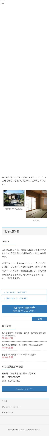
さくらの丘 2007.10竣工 (16, 292)
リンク (4, 401)
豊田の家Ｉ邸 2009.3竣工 (17, 298)
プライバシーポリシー (11, 407)
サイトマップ (7, 413)
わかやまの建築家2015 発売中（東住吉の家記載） (23, 345)
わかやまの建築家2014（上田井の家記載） (19, 355)
